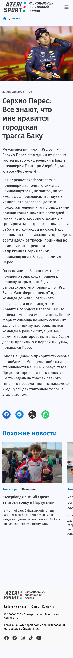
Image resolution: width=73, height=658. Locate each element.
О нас (35, 606)
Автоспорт (20, 18)
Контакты (48, 606)
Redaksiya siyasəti (16, 606)
